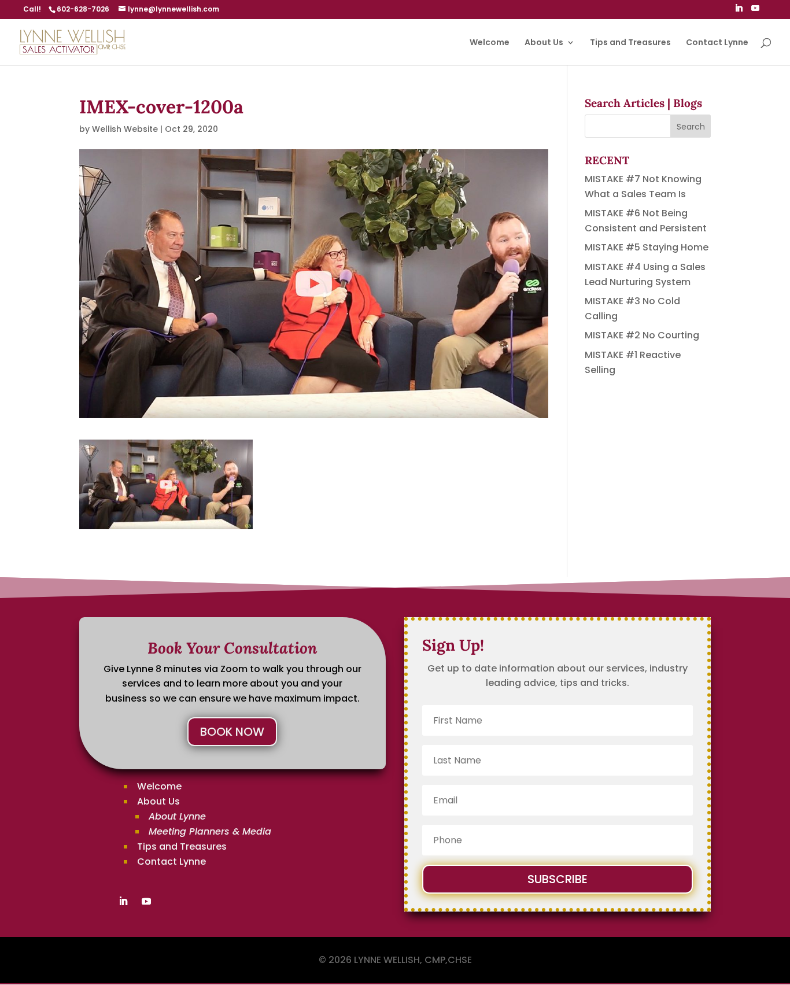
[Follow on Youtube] (146, 901)
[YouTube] (755, 11)
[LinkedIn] (738, 11)
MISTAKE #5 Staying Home (646, 247)
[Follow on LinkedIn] (123, 901)
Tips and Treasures (630, 43)
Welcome (490, 43)
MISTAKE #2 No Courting (642, 335)
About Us (544, 43)
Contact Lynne (717, 43)
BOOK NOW (232, 732)
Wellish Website (125, 129)
